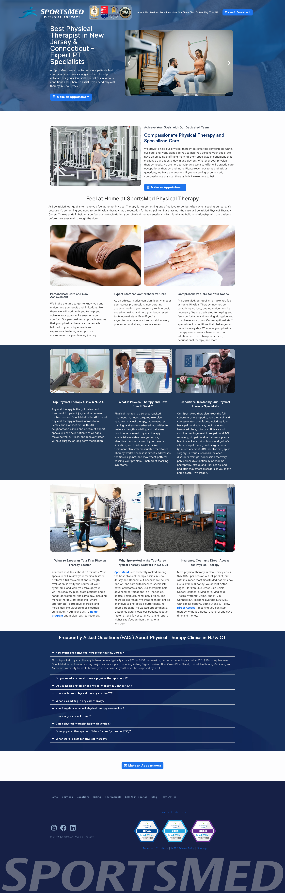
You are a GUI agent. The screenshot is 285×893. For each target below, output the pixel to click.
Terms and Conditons (155, 848)
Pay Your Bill (211, 12)
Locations (165, 12)
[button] (129, 62)
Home (54, 796)
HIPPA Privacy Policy (182, 848)
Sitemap (202, 848)
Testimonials (113, 796)
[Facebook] (63, 828)
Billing (97, 796)
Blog (154, 796)
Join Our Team (180, 12)
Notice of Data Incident (174, 812)
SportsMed (121, 572)
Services (153, 12)
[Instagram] (54, 828)
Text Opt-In (196, 12)
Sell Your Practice (136, 796)
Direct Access (186, 607)
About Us (142, 12)
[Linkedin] (73, 828)
